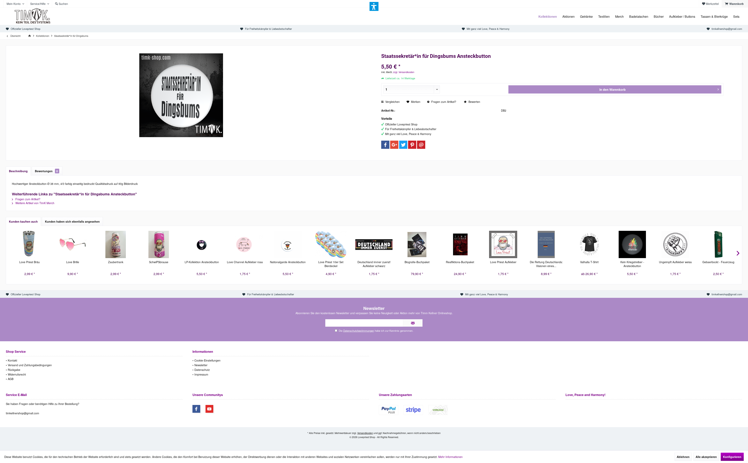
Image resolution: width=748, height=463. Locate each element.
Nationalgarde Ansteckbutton (288, 262)
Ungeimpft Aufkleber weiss (675, 262)
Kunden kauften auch (23, 221)
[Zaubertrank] (115, 244)
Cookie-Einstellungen (207, 360)
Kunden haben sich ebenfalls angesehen (72, 221)
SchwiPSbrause (158, 262)
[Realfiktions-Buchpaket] (460, 244)
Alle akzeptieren (706, 457)
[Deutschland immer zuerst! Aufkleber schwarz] (374, 244)
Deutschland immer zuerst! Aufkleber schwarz (374, 264)
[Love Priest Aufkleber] (503, 244)
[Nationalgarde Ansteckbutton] (287, 244)
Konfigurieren (732, 457)
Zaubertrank (115, 262)
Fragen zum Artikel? (443, 102)
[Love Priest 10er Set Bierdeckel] (330, 244)
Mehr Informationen (450, 457)
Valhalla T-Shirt (589, 262)
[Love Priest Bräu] (29, 244)
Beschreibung (18, 171)
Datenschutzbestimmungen (358, 330)
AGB (10, 379)
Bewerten (474, 102)
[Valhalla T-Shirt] (589, 244)
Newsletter (200, 365)
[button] (374, 6)
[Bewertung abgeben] (552, 61)
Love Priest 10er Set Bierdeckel (330, 264)
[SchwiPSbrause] (158, 244)
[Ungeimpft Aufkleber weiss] (675, 244)
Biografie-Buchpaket (417, 262)
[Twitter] (403, 145)
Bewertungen (46, 171)
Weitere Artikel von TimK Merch (34, 203)
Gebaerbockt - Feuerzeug (718, 262)
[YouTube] (209, 409)
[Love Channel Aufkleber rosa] (244, 244)
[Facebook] (385, 145)
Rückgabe (14, 370)
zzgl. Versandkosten (403, 72)
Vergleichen (392, 102)
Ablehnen (683, 457)
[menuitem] (735, 3)
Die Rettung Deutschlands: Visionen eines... (546, 264)
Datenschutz (202, 370)
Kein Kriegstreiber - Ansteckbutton (632, 264)
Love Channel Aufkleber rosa (245, 262)
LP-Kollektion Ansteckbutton (202, 262)
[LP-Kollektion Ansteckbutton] (201, 244)
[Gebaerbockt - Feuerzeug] (718, 244)
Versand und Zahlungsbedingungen (30, 365)
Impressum (201, 374)
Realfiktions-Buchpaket (460, 262)
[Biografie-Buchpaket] (417, 244)
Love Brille (72, 262)
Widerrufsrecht (17, 374)
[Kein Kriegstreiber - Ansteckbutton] (632, 244)
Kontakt (12, 360)
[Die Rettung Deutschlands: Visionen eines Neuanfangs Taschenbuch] (546, 244)
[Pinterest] (412, 145)
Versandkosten (365, 433)
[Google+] (394, 145)
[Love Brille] (72, 244)
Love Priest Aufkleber (503, 262)
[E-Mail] (421, 145)
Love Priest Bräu (29, 262)
